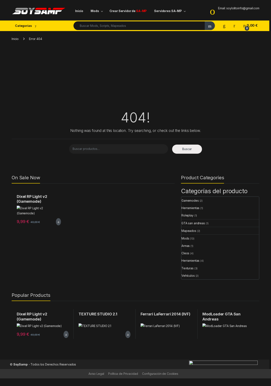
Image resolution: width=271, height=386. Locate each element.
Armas (185, 246)
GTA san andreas (193, 223)
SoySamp (20, 364)
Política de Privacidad (123, 373)
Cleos (185, 253)
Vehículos (188, 275)
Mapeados (188, 231)
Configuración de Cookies (160, 373)
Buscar (187, 149)
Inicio (79, 11)
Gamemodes (190, 200)
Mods (95, 11)
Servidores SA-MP (168, 11)
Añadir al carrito (56, 221)
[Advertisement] (135, 77)
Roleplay (187, 215)
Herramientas (190, 208)
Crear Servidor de (128, 11)
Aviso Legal (96, 373)
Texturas (187, 268)
